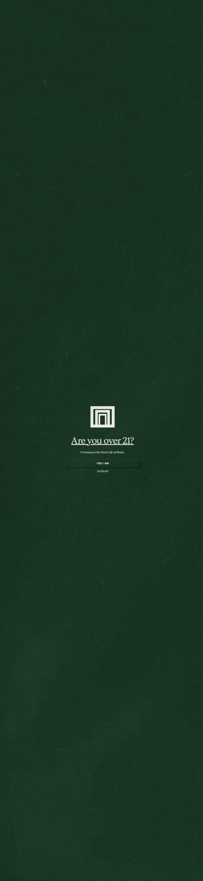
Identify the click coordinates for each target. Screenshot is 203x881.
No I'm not (102, 470)
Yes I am (102, 463)
